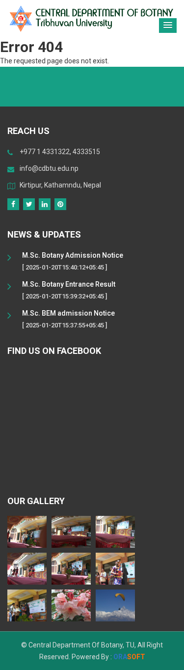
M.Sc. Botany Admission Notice (72, 255)
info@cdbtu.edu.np (49, 168)
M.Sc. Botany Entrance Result (68, 284)
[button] (168, 25)
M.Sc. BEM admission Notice (68, 313)
